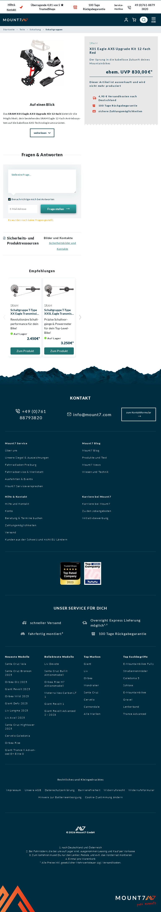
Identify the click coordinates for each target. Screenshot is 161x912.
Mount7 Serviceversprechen (24, 486)
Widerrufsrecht (114, 790)
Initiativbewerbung (95, 518)
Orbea (88, 678)
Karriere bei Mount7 (96, 496)
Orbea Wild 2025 (17, 696)
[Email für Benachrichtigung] (22, 209)
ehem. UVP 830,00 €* (129, 71)
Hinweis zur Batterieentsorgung (60, 797)
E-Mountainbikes (134, 692)
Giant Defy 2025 (16, 703)
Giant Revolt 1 (54, 703)
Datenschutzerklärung (60, 790)
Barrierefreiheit (89, 790)
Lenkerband (131, 706)
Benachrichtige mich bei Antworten (33, 199)
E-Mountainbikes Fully (138, 663)
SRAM (94, 43)
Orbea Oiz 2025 (16, 681)
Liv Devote (51, 663)
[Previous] (4, 318)
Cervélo (89, 699)
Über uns (11, 450)
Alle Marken (92, 713)
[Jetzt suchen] (144, 20)
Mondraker (91, 685)
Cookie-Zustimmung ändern (104, 797)
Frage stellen (56, 209)
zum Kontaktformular (138, 412)
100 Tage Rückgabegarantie (94, 7)
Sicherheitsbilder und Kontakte (62, 245)
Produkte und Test (94, 457)
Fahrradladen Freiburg (21, 464)
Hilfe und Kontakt (17, 503)
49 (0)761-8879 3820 (145, 7)
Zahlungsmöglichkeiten (20, 525)
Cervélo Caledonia (17, 735)
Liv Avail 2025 (15, 717)
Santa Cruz (91, 692)
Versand (10, 532)
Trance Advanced (135, 713)
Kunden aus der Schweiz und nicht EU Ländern (36, 539)
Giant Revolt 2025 (17, 689)
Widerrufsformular (142, 790)
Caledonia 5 (131, 678)
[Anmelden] (126, 20)
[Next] (80, 318)
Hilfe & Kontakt (11, 7)
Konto (9, 511)
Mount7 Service (16, 443)
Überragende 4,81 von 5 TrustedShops (46, 7)
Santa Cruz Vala (15, 663)
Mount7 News (91, 464)
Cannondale (92, 706)
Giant (87, 663)
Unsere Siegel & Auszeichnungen (27, 457)
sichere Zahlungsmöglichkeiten (121, 111)
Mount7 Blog (91, 443)
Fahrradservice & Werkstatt (24, 471)
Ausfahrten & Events (19, 479)
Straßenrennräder (135, 671)
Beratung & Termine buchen (24, 518)
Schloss (128, 685)
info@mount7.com (92, 414)
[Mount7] (15, 20)
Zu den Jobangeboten (96, 511)
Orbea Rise (13, 742)
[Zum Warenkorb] (134, 20)
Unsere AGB (33, 790)
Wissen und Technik (95, 471)
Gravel (128, 699)
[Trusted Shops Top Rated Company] (70, 573)
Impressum (13, 790)
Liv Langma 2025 (16, 710)
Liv (86, 671)
